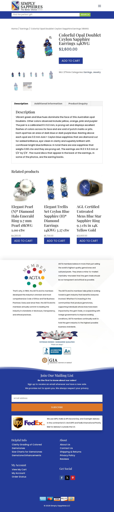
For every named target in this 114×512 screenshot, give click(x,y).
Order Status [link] (19, 476)
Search (85, 14)
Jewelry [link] (97, 72)
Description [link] (21, 103)
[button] (99, 5)
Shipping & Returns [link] (70, 451)
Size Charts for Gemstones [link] (27, 451)
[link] (26, 6)
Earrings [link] (24, 28)
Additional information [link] (48, 103)
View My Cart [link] (19, 469)
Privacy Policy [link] (67, 455)
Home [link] (14, 28)
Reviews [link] (64, 459)
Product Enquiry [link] (78, 103)
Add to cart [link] (23, 241)
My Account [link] (18, 473)
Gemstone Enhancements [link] (26, 455)
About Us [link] (65, 444)
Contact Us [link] (66, 448)
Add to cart (71, 61)
